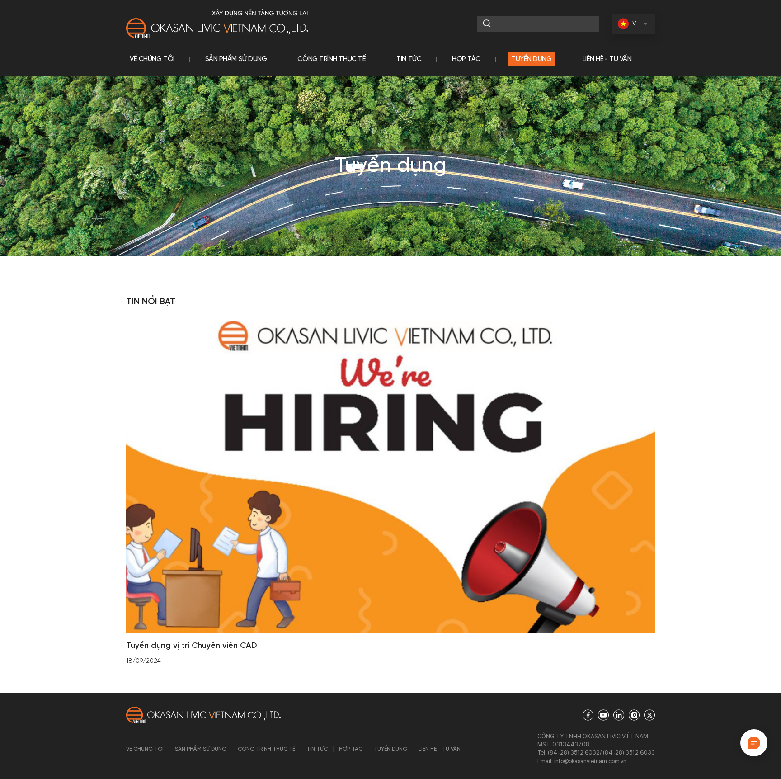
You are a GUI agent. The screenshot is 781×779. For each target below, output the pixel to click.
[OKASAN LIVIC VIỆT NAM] (217, 23)
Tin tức (408, 59)
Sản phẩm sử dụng (236, 59)
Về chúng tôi (152, 59)
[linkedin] (618, 715)
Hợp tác (466, 59)
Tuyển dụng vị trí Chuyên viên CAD (191, 646)
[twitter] (649, 715)
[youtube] (603, 715)
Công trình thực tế (331, 59)
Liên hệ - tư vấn (607, 59)
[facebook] (588, 715)
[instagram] (634, 715)
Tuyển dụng (531, 59)
